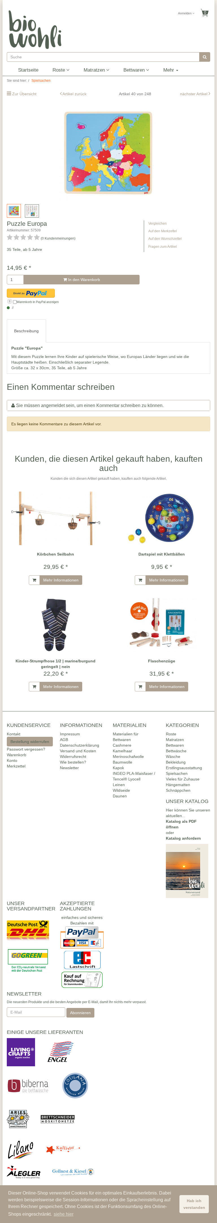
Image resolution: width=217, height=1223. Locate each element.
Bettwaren (134, 70)
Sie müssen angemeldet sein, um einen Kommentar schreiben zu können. (90, 405)
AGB (64, 739)
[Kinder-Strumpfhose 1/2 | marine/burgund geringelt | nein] (55, 625)
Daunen (120, 796)
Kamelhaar (122, 751)
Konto (12, 760)
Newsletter (69, 768)
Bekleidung (176, 762)
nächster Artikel (194, 94)
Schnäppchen (178, 790)
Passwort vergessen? (26, 749)
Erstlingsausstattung (184, 768)
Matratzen (95, 70)
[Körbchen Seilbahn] (55, 518)
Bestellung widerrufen (29, 741)
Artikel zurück (74, 94)
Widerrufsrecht (73, 756)
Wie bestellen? (73, 762)
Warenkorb (16, 755)
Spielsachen (177, 773)
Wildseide (121, 790)
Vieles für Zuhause (182, 779)
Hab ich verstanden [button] (194, 1204)
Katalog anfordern (183, 838)
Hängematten (178, 784)
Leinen (119, 784)
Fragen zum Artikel (162, 247)
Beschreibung (26, 331)
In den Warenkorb (83, 279)
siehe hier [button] (63, 1214)
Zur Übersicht (24, 94)
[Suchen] (204, 57)
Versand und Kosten (78, 751)
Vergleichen (157, 223)
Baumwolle (122, 762)
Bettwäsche (176, 751)
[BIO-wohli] (35, 29)
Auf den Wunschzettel (165, 239)
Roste (59, 70)
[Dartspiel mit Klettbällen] (161, 518)
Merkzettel (16, 766)
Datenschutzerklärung (79, 745)
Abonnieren (80, 1012)
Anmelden (185, 13)
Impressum (70, 734)
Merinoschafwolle (128, 756)
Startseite (28, 70)
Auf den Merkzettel (162, 231)
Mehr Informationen (61, 580)
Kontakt (13, 734)
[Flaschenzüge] (161, 625)
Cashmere (122, 745)
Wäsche (173, 756)
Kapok (118, 768)
